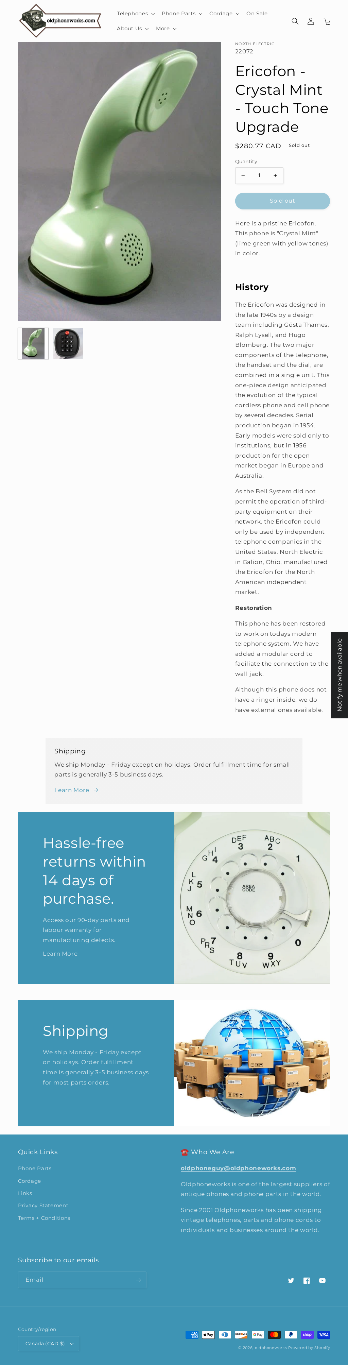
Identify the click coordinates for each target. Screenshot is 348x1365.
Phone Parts (35, 1168)
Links (25, 1193)
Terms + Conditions (44, 1218)
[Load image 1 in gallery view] (33, 343)
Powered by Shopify (309, 1348)
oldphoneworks (271, 1348)
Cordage (29, 1181)
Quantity (246, 161)
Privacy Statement (43, 1205)
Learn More (71, 790)
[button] (134, 13)
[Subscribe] (138, 1280)
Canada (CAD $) (45, 1343)
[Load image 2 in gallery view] (67, 343)
